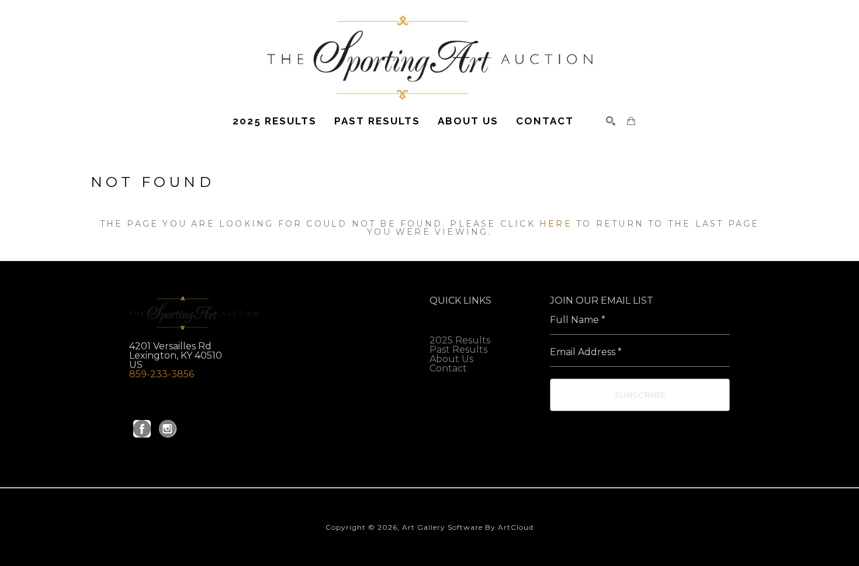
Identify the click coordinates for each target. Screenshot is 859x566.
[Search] (610, 121)
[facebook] (142, 428)
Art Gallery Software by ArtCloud (468, 527)
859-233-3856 (161, 374)
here (555, 223)
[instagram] (167, 428)
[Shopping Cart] (631, 121)
